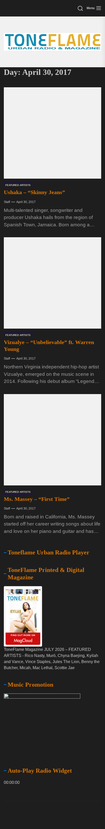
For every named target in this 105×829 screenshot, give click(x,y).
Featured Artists (18, 185)
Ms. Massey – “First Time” (37, 499)
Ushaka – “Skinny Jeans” (34, 192)
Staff (7, 202)
